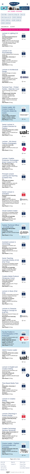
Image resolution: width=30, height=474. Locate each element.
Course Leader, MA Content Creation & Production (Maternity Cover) (9, 110)
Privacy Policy (23, 464)
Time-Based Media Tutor (10, 383)
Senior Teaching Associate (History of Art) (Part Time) (10, 260)
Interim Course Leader (9, 350)
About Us (13, 462)
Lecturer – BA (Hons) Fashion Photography (9, 142)
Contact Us (13, 464)
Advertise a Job (4, 469)
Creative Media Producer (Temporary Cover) (10, 277)
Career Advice (3, 466)
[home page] (14, 5)
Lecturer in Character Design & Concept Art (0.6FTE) (9, 310)
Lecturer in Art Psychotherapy (7, 52)
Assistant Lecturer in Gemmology (9, 243)
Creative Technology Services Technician (9, 429)
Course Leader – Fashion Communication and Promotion (10, 445)
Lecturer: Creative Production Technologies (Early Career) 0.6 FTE (10, 160)
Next (19, 459)
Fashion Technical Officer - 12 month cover (10, 226)
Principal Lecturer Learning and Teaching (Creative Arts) (9, 175)
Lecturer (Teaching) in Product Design (9, 414)
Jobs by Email (3, 467)
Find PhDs (3, 464)
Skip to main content (6, 1)
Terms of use (22, 462)
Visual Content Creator (9, 211)
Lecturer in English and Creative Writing (10, 368)
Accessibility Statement (24, 467)
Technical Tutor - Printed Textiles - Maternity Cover (10, 88)
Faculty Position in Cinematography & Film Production (10, 334)
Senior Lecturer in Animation (8, 193)
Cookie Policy (22, 466)
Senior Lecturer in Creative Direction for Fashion (9, 126)
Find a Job (3, 462)
